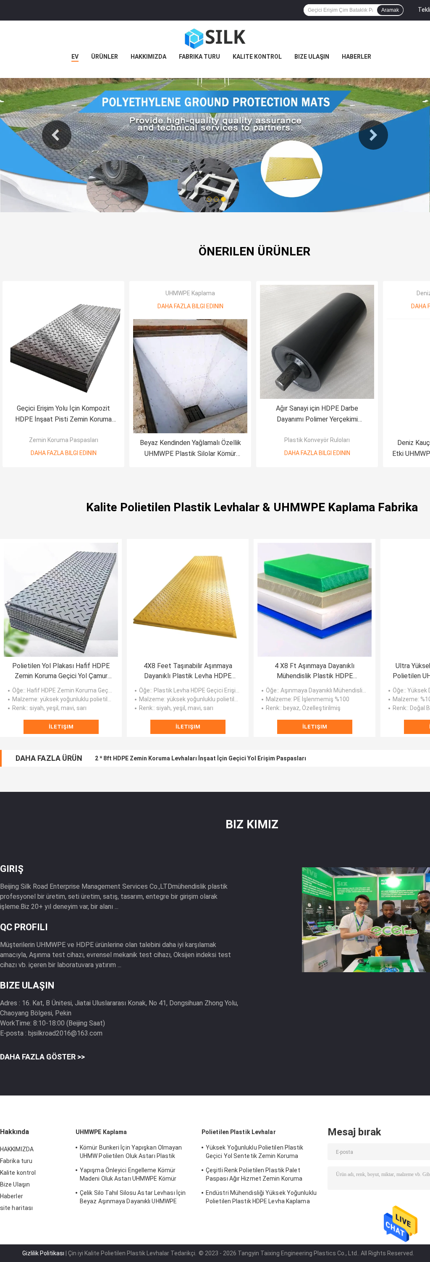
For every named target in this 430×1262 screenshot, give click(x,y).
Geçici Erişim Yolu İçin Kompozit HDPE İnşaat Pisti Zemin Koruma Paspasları (63, 414)
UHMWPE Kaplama (190, 293)
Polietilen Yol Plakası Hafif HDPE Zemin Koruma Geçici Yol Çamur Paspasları (61, 671)
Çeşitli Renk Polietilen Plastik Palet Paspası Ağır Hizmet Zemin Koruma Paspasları (254, 1175)
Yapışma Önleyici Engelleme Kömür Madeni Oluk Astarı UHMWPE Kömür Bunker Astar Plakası (128, 1175)
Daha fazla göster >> (42, 1056)
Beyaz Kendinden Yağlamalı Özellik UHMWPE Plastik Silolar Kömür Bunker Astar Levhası (190, 449)
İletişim (61, 726)
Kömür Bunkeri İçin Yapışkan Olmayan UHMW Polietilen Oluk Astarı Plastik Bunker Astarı (131, 1153)
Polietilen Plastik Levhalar (239, 1132)
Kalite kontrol (257, 56)
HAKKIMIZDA (148, 56)
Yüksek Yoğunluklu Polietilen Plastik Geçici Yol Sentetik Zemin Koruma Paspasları (255, 1153)
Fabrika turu (199, 56)
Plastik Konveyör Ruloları (317, 440)
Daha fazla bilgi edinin (64, 453)
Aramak (390, 10)
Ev (75, 56)
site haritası (16, 1208)
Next (373, 135)
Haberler (356, 56)
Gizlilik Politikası (43, 1253)
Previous (56, 135)
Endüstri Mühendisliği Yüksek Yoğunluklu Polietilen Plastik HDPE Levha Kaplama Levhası (261, 1198)
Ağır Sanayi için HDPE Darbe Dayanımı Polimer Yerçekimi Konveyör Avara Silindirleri (317, 414)
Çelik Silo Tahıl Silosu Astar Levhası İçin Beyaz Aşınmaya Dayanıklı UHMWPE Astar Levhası (133, 1198)
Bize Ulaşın (311, 56)
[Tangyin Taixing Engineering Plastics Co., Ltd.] (215, 37)
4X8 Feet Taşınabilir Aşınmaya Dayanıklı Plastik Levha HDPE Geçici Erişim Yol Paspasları (188, 671)
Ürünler (104, 56)
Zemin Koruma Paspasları (63, 440)
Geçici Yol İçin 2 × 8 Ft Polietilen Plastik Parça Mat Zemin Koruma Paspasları (200, 758)
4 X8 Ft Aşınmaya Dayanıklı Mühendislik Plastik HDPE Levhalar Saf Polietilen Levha (315, 671)
